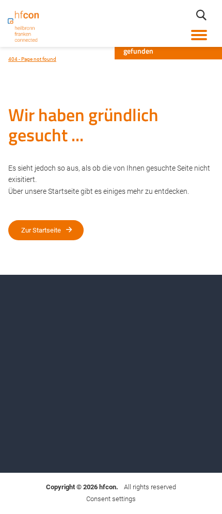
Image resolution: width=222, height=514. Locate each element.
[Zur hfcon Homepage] (23, 26)
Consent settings (111, 499)
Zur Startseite (41, 230)
